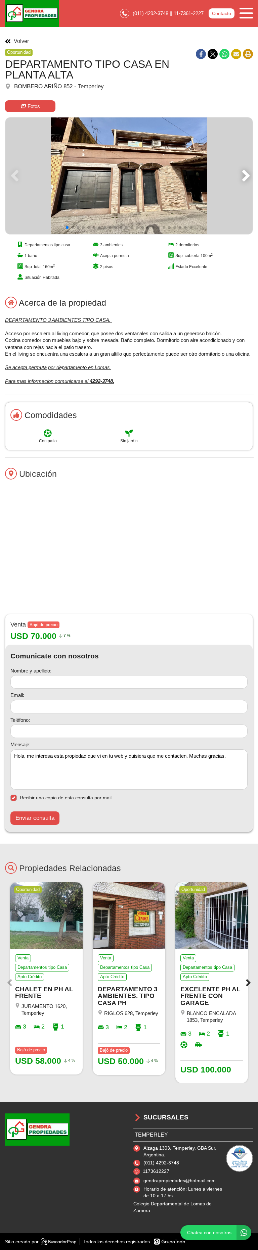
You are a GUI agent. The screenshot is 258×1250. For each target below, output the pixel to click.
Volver (21, 41)
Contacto (221, 13)
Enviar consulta (34, 818)
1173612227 (156, 1171)
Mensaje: (20, 744)
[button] (244, 175)
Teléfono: (20, 720)
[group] (129, 175)
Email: (17, 695)
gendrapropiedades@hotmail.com (179, 1180)
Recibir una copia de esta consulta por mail (66, 797)
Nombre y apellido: (30, 670)
